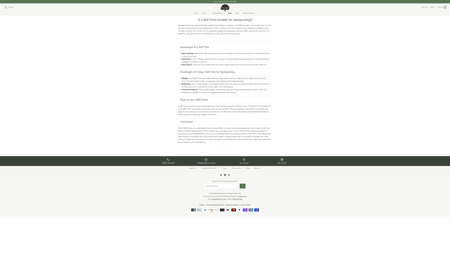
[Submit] (243, 186)
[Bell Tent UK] (225, 5)
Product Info (237, 168)
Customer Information (210, 168)
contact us (242, 196)
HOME (196, 13)
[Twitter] (221, 175)
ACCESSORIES (218, 13)
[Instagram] (229, 175)
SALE (237, 13)
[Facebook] (225, 175)
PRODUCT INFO (249, 13)
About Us (193, 168)
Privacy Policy (246, 205)
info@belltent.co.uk (219, 199)
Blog (248, 168)
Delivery (202, 205)
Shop (225, 168)
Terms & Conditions (232, 205)
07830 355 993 (237, 199)
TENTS (205, 13)
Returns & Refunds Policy (215, 205)
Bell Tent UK (222, 193)
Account (425, 7)
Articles (257, 168)
